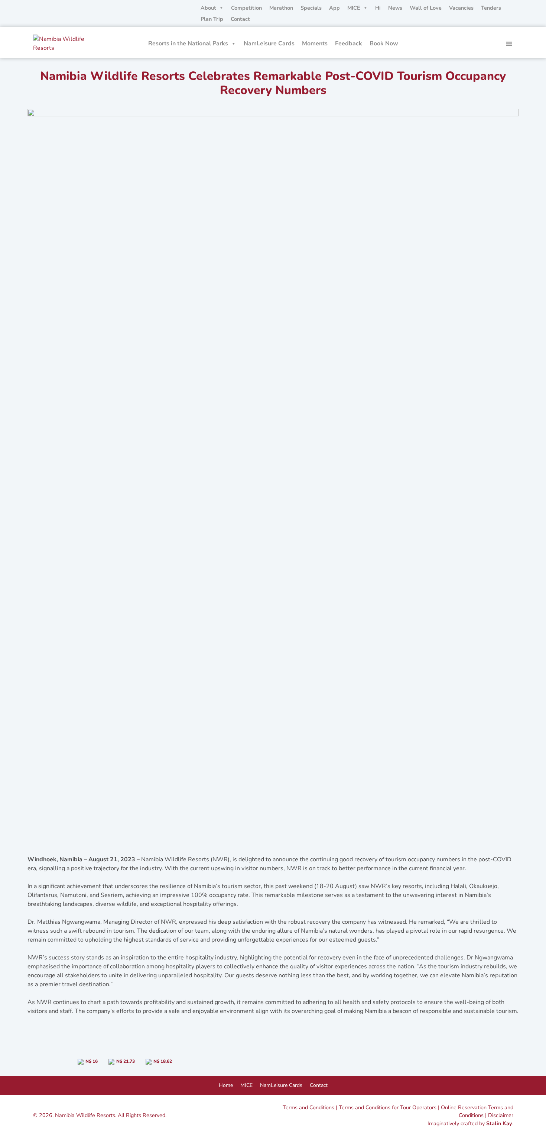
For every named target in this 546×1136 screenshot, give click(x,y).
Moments (315, 43)
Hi (378, 8)
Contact (240, 19)
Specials (311, 8)
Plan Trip (212, 19)
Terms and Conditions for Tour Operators (387, 1107)
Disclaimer (500, 1115)
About (208, 8)
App (334, 8)
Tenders (491, 8)
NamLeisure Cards (269, 43)
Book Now (384, 43)
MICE (353, 8)
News (395, 8)
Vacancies (461, 8)
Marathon (281, 8)
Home (226, 1085)
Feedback (348, 43)
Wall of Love (426, 8)
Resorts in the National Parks (188, 43)
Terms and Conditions (308, 1107)
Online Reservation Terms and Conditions (477, 1111)
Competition (246, 8)
